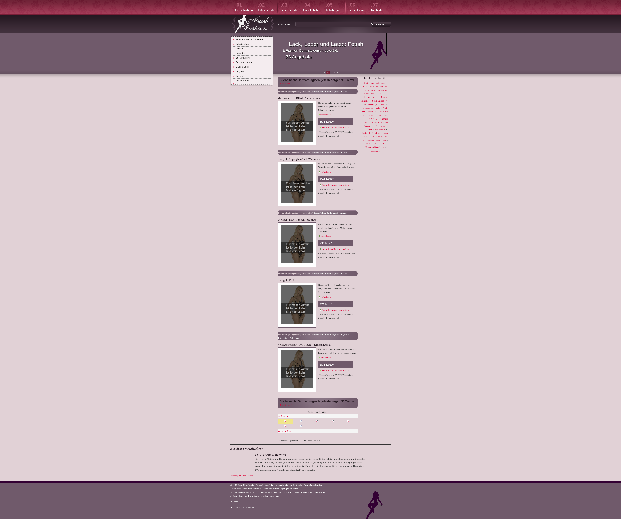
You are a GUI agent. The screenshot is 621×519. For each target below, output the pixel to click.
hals (387, 101)
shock (373, 94)
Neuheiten (377, 7)
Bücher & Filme (243, 58)
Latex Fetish (266, 7)
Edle (383, 125)
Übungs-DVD (374, 122)
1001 (382, 104)
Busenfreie (375, 126)
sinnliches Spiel (381, 108)
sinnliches (370, 140)
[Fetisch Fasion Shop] (253, 24)
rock (368, 143)
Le (365, 90)
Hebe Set (379, 137)
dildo (365, 86)
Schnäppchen (242, 44)
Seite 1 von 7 (286, 83)
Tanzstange (372, 111)
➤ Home (234, 501)
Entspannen (375, 151)
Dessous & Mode (244, 62)
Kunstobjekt (381, 93)
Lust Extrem (375, 132)
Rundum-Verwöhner (375, 147)
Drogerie (240, 71)
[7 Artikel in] (252, 83)
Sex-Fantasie (378, 100)
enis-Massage (371, 104)
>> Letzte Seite (284, 430)
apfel (382, 143)
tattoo (385, 140)
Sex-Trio (375, 144)
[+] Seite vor (283, 416)
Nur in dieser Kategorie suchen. (335, 127)
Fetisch (239, 48)
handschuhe (371, 90)
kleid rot (371, 119)
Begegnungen (382, 118)
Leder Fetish (289, 7)
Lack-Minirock (383, 112)
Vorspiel (385, 133)
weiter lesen (325, 114)
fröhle (364, 133)
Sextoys (240, 76)
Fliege (366, 122)
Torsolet (369, 129)
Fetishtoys (332, 7)
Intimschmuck (380, 129)
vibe (365, 118)
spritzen (378, 140)
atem (386, 115)
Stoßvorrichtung (368, 108)
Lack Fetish (310, 7)
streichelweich (369, 136)
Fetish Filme (356, 7)
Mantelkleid (381, 86)
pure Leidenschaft (378, 82)
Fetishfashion (244, 7)
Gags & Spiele (242, 67)
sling (371, 114)
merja (376, 97)
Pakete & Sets (243, 80)
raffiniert (379, 115)
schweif (365, 83)
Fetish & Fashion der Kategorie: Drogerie (329, 91)
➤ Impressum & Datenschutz (243, 507)
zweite (372, 87)
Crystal (367, 97)
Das (364, 111)
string (364, 115)
